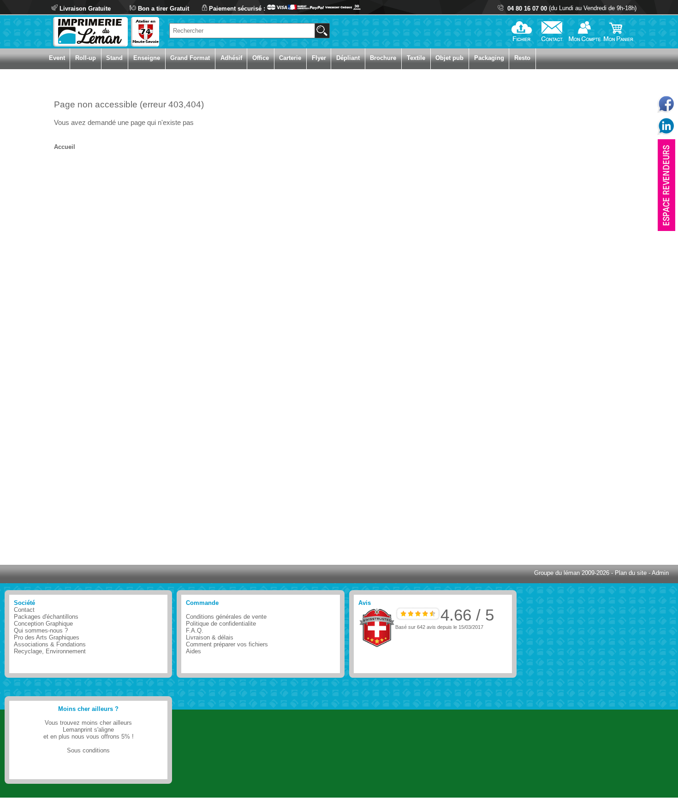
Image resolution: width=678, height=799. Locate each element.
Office (260, 57)
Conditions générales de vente (226, 616)
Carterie (290, 57)
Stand (114, 57)
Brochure (383, 57)
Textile (416, 57)
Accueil (64, 146)
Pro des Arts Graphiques (46, 637)
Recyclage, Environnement (50, 651)
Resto (522, 57)
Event (57, 57)
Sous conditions (88, 750)
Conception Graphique (43, 623)
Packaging (489, 57)
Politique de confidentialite (221, 623)
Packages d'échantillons (46, 616)
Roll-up (85, 57)
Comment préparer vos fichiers (227, 644)
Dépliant (348, 57)
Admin (660, 572)
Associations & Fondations (50, 644)
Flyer (319, 57)
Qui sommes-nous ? (41, 630)
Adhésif (231, 57)
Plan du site (631, 572)
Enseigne (146, 57)
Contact (24, 609)
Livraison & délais (209, 637)
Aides (193, 651)
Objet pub (449, 57)
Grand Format (190, 57)
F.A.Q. (194, 630)
